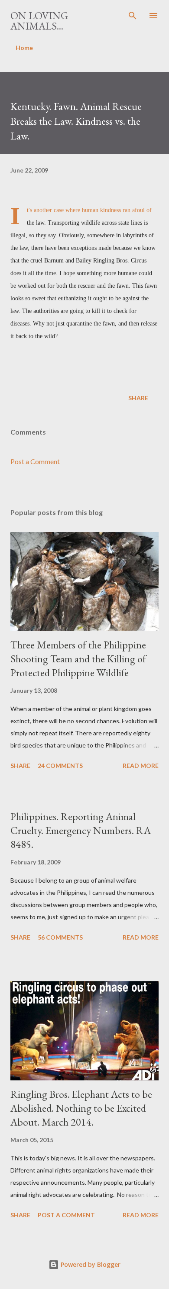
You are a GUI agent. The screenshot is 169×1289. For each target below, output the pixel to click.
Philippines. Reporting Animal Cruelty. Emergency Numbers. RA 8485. (80, 830)
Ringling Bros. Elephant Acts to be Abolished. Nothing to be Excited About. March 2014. (81, 1108)
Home (24, 47)
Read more (141, 765)
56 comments (60, 937)
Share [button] (138, 398)
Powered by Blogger (89, 1264)
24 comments (60, 765)
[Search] (132, 15)
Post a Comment (35, 461)
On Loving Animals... (39, 21)
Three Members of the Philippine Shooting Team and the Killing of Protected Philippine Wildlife (78, 658)
